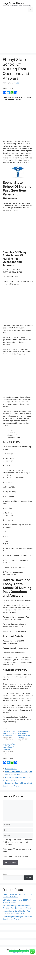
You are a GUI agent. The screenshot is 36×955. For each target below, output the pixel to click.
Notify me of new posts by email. (16, 856)
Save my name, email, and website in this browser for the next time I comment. (19, 842)
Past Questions (11, 769)
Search (5, 874)
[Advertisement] (18, 33)
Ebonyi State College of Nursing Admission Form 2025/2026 (9, 733)
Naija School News (13, 3)
